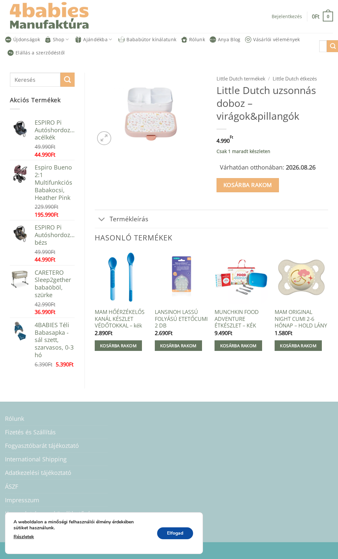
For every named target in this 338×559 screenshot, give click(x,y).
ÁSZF (11, 486)
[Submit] (67, 80)
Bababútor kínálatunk (151, 39)
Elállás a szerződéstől (40, 52)
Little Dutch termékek (241, 78)
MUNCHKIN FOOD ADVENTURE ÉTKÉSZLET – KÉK (237, 319)
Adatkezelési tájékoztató (38, 473)
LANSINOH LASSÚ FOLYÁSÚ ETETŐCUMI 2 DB (181, 319)
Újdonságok (26, 39)
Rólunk (197, 39)
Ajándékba (95, 39)
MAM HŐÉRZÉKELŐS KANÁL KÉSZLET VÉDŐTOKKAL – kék (120, 319)
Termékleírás (129, 218)
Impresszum (22, 500)
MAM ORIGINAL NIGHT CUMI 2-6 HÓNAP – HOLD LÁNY (301, 319)
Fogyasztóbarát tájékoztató (42, 446)
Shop (58, 39)
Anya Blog (229, 39)
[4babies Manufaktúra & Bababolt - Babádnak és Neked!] (54, 16)
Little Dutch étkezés (295, 78)
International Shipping (36, 459)
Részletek (24, 537)
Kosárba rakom (247, 185)
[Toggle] (102, 220)
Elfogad (175, 533)
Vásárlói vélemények (276, 39)
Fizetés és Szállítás (30, 432)
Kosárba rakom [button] (118, 346)
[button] (322, 16)
